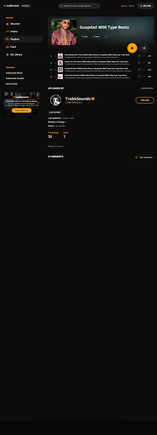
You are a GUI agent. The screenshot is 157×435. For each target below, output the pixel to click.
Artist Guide (11, 83)
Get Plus (26, 6)
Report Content (55, 146)
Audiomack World (14, 72)
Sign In (131, 6)
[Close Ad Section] (37, 95)
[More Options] (144, 56)
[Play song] (132, 48)
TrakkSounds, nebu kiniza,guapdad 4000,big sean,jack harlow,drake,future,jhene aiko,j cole (97, 79)
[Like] (139, 56)
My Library (16, 54)
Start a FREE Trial (21, 110)
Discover (15, 23)
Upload (147, 5)
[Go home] (11, 6)
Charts (14, 31)
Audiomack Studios (15, 78)
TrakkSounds (78, 99)
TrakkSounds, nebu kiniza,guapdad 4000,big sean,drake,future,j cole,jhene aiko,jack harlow (98, 72)
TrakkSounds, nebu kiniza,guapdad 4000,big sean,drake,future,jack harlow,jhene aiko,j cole (97, 65)
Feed (13, 46)
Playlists (14, 39)
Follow (145, 100)
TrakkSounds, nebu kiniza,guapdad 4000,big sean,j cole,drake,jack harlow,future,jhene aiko (91, 58)
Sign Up (124, 6)
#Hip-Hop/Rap (54, 112)
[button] (100, 56)
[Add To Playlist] (55, 56)
